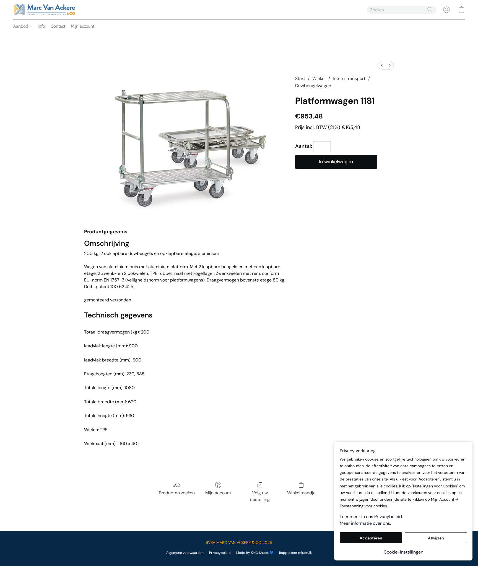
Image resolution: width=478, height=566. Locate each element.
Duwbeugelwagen (313, 86)
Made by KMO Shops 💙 (255, 553)
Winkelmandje (301, 493)
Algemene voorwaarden (185, 553)
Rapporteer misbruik (295, 553)
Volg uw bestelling (260, 496)
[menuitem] (382, 65)
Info (41, 26)
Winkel (319, 78)
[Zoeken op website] (430, 9)
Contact (58, 26)
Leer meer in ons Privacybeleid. (371, 517)
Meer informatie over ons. (365, 523)
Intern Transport (349, 78)
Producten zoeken (177, 493)
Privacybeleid (220, 553)
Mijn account (82, 26)
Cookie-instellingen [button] (403, 552)
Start (300, 78)
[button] (44, 10)
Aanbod (21, 26)
